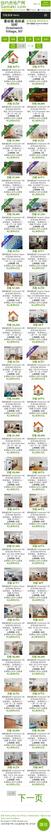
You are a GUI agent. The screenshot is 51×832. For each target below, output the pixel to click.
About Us (16, 816)
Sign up (36, 4)
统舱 (13, 39)
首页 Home (5, 816)
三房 (37, 39)
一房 (21, 39)
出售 (5, 39)
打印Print (39, 46)
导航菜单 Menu (11, 15)
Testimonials (33, 816)
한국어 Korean (19, 10)
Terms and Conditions (10, 818)
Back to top (45, 816)
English (33, 10)
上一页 (21, 46)
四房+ (46, 39)
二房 (29, 39)
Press (23, 816)
